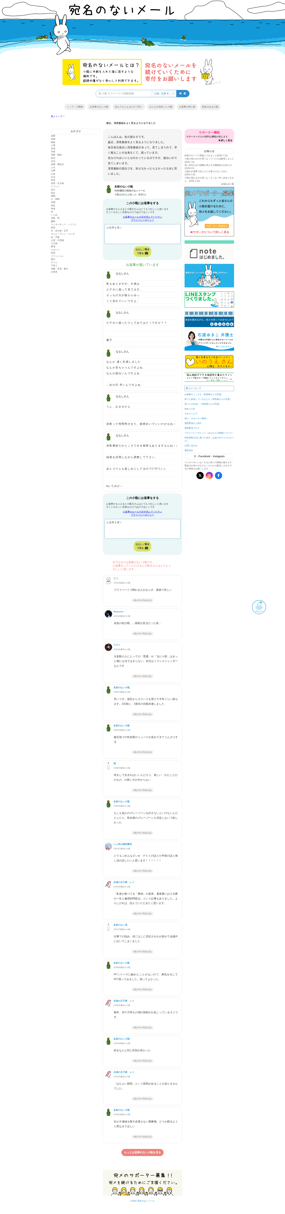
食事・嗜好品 (57, 164)
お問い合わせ (191, 445)
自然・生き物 (57, 183)
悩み (53, 193)
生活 (53, 161)
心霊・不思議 (57, 240)
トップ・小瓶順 (75, 106)
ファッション (57, 256)
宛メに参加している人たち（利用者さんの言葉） (208, 399)
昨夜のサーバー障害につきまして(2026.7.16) (206, 155)
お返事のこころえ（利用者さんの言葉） (204, 394)
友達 (53, 148)
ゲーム (54, 262)
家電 (53, 246)
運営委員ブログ (192, 428)
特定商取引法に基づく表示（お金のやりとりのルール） (209, 439)
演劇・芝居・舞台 (59, 268)
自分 (53, 189)
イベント (55, 186)
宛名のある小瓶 (210, 106)
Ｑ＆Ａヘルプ (191, 413)
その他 (54, 243)
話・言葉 (55, 237)
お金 (53, 174)
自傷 (53, 202)
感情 (53, 196)
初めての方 (190, 409)
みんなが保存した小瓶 (160, 106)
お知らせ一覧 (227, 183)
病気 (53, 205)
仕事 (53, 170)
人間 (53, 145)
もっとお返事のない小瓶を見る (142, 1152)
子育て (54, 265)
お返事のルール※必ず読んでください (142, 217)
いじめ (54, 215)
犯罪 (53, 253)
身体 (53, 208)
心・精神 (55, 199)
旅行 (53, 259)
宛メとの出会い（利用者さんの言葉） (203, 404)
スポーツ (55, 250)
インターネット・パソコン (64, 224)
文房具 (54, 272)
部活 (53, 158)
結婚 (53, 139)
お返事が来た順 (187, 106)
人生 (53, 167)
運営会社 (189, 450)
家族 (53, 142)
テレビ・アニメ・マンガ (63, 234)
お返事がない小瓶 (99, 106)
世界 (53, 180)
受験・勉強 (56, 154)
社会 (53, 177)
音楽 (53, 227)
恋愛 (53, 136)
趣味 (53, 221)
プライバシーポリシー (142, 220)
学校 (53, 151)
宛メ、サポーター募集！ (196, 418)
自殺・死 (55, 218)
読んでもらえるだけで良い (129, 106)
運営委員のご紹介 (193, 423)
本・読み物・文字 (59, 230)
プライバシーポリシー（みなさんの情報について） (209, 433)
